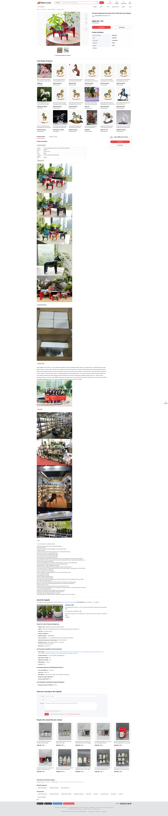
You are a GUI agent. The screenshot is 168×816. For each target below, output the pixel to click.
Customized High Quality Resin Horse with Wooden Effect (91, 126)
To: (43, 699)
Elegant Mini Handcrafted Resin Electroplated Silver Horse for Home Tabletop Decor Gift (107, 103)
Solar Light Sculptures (42, 787)
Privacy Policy (104, 811)
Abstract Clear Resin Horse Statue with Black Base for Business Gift (123, 126)
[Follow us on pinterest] (128, 803)
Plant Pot (53, 651)
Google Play (48, 803)
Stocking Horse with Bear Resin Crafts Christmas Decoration (106, 126)
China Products (64, 807)
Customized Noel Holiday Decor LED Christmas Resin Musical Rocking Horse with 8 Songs (75, 126)
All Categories (41, 6)
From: (43, 696)
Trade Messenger (57, 803)
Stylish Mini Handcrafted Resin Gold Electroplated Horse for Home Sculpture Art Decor (76, 103)
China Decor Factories (54, 794)
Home (38, 9)
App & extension (115, 6)
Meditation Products (73, 653)
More (38, 799)
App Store (40, 803)
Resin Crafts (48, 651)
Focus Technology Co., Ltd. (75, 811)
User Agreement (91, 811)
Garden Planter (86, 651)
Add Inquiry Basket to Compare (63, 55)
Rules (130, 6)
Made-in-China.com (78, 809)
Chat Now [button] (122, 27)
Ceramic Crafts (73, 651)
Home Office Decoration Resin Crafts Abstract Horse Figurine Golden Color (91, 103)
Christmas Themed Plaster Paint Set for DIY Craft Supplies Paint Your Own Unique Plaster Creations (122, 743)
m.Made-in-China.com (87, 809)
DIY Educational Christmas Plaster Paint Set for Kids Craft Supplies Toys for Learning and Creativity (103, 769)
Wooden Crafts (66, 651)
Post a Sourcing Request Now (73, 714)
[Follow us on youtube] (126, 803)
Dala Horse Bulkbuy (42, 797)
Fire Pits (101, 651)
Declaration (98, 811)
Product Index (106, 807)
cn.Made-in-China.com (96, 809)
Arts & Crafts (43, 9)
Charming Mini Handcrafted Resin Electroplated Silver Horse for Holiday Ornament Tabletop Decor (123, 80)
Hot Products (57, 807)
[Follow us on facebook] (121, 803)
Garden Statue (96, 651)
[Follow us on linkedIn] (130, 803)
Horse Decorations (104, 794)
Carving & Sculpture (51, 9)
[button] (98, 2)
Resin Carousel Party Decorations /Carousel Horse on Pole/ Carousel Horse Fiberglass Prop (44, 80)
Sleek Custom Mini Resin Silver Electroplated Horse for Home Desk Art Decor (44, 126)
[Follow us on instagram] (125, 803)
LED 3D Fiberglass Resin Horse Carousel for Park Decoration (43, 103)
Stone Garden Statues (53, 787)
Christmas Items (53, 653)
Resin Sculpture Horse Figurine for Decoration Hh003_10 (123, 103)
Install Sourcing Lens (69, 803)
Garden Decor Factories (79, 794)
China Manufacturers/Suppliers (73, 807)
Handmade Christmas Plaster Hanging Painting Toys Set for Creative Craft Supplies (83, 769)
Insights (111, 807)
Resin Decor (88, 794)
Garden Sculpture (60, 9)
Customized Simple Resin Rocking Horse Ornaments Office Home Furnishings (75, 80)
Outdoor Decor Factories (66, 794)
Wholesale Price (92, 807)
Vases (91, 651)
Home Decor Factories (42, 794)
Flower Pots (79, 651)
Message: (42, 703)
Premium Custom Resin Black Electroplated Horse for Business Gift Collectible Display (107, 80)
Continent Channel (99, 807)
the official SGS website (68, 602)
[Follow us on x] (123, 803)
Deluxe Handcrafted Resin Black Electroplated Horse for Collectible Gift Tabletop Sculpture (60, 103)
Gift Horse (96, 794)
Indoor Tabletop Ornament (44, 653)
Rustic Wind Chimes (65, 787)
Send (47, 714)
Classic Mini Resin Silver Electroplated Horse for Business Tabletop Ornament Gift (91, 80)
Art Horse (121, 794)
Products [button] (58, 2)
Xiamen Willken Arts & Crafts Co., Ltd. (102, 15)
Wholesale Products (84, 807)
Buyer (101, 6)
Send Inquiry (101, 27)
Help (108, 6)
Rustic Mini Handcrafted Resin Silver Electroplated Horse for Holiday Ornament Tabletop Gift (59, 80)
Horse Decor (113, 794)
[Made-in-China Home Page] (44, 2)
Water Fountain (59, 651)
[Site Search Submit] (101, 2)
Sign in (130, 3)
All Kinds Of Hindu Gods (63, 653)
